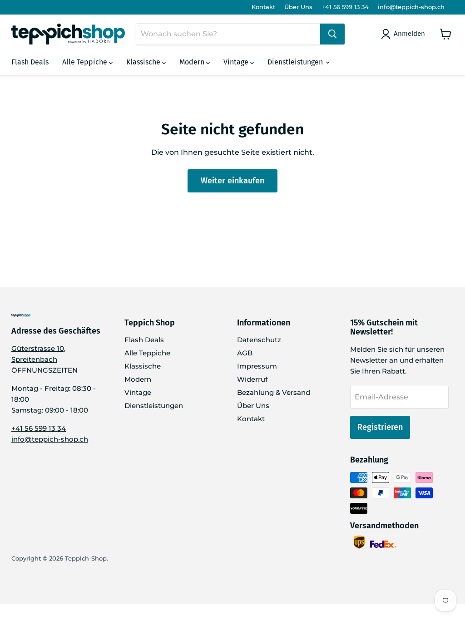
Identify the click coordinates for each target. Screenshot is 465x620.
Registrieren (380, 427)
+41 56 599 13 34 (345, 7)
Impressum (257, 366)
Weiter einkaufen (232, 181)
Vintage (236, 62)
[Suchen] (332, 34)
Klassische (144, 62)
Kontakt (263, 7)
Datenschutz (259, 339)
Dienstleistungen (296, 62)
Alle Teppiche (85, 62)
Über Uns (298, 7)
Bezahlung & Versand (273, 392)
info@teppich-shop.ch (411, 7)
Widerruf (252, 379)
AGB (244, 353)
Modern (192, 62)
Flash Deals (30, 62)
